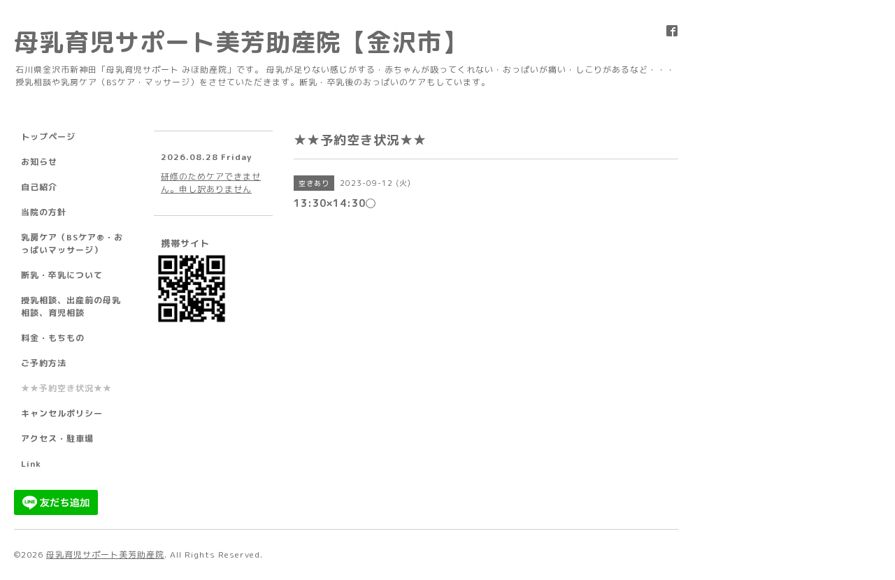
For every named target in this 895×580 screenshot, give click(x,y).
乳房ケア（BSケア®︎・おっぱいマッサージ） (72, 243)
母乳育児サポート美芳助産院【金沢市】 (240, 41)
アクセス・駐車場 (57, 438)
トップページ (48, 137)
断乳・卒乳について (62, 275)
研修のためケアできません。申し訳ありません (211, 183)
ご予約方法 (43, 363)
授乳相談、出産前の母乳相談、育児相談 (71, 306)
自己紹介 (39, 187)
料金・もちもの (53, 338)
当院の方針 (43, 212)
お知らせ (39, 162)
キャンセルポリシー (62, 413)
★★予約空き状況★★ (66, 388)
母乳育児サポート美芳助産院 (105, 554)
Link (31, 464)
